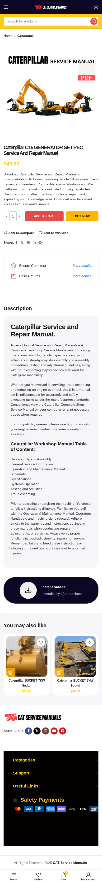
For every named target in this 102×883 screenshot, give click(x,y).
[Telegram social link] (40, 242)
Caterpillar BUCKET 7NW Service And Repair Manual (75, 682)
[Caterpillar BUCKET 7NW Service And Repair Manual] (75, 656)
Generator (25, 36)
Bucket (26, 685)
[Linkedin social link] (34, 242)
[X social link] (22, 242)
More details (82, 265)
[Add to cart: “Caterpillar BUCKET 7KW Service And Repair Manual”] (10, 672)
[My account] (96, 7)
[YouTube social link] (54, 731)
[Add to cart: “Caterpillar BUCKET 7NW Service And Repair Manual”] (59, 672)
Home (8, 36)
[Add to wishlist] (41, 642)
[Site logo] (51, 7)
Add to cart (44, 216)
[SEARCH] (93, 21)
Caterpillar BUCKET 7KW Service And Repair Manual (27, 682)
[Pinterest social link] (28, 242)
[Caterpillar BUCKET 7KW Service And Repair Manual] (26, 656)
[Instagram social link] (45, 731)
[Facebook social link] (16, 242)
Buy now (82, 216)
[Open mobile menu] (6, 7)
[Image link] (33, 717)
